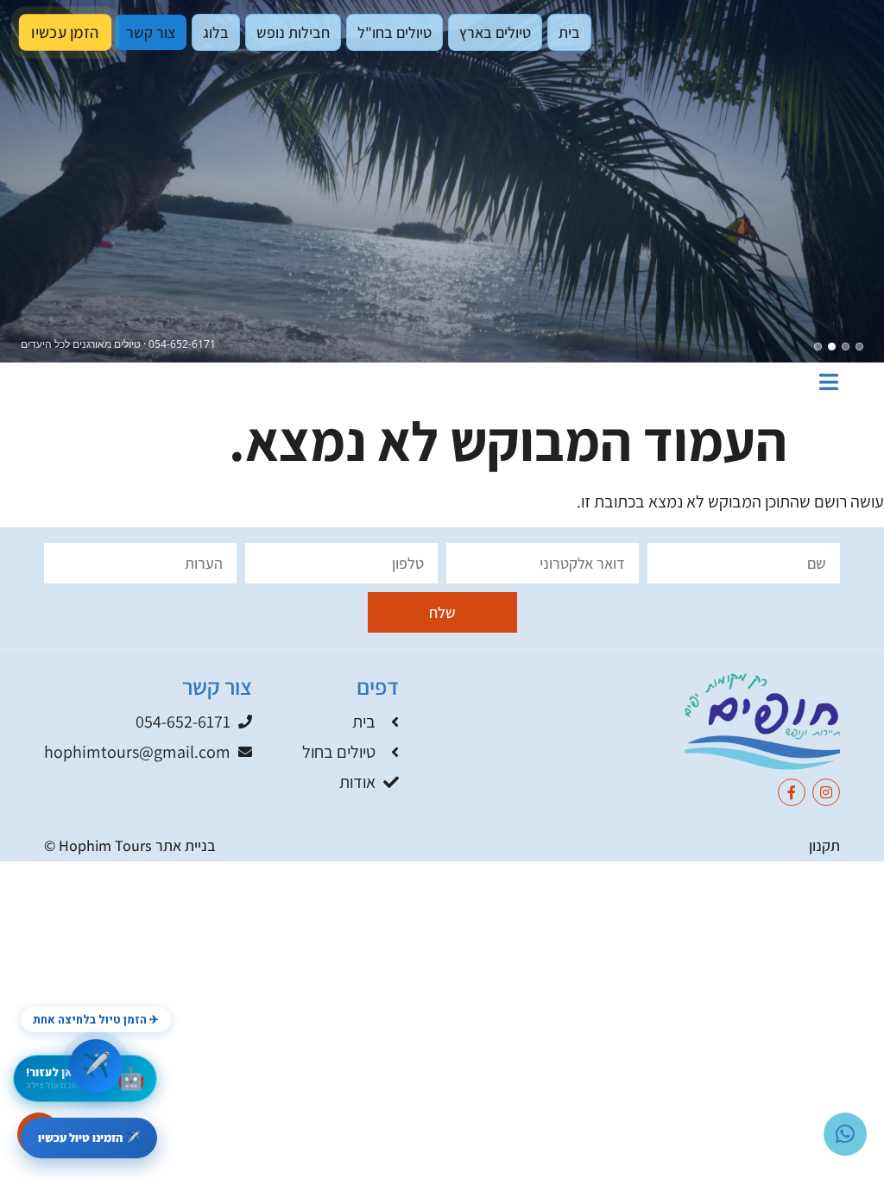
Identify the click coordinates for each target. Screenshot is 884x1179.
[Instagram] (826, 792)
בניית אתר (185, 845)
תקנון (824, 845)
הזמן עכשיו (65, 32)
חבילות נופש (293, 32)
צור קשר (151, 32)
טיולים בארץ (495, 32)
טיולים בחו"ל (394, 32)
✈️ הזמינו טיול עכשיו (89, 1137)
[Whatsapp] (845, 1134)
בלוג (216, 32)
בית (569, 32)
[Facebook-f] (791, 792)
